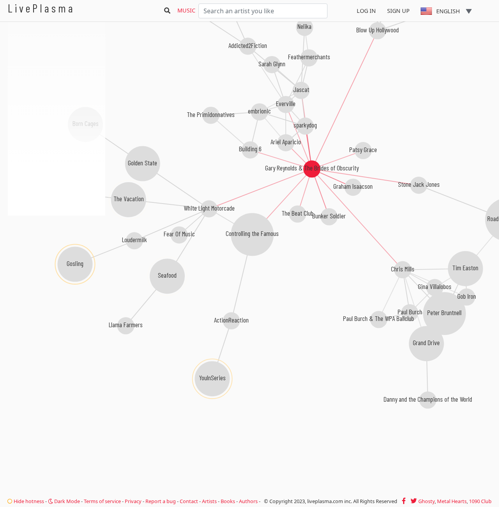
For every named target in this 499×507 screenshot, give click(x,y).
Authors (248, 501)
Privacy (133, 501)
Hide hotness (28, 501)
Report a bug (160, 501)
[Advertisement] (56, 257)
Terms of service (102, 501)
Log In (366, 10)
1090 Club (480, 501)
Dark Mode (66, 501)
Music (186, 10)
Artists (209, 501)
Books (228, 501)
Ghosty (426, 501)
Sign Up (398, 10)
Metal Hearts (452, 501)
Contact (189, 501)
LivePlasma (41, 8)
